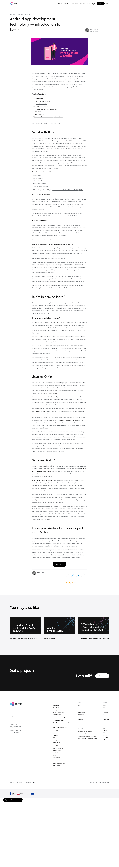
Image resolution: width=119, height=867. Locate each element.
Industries (66, 3)
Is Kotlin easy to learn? (41, 106)
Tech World (80, 719)
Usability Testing (56, 742)
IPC (104, 714)
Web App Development (58, 710)
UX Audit (55, 755)
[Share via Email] (68, 575)
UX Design (55, 735)
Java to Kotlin (38, 112)
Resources (80, 722)
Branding (55, 740)
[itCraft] (14, 3)
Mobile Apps (81, 714)
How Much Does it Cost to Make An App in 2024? (23, 638)
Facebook (105, 737)
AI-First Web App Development (60, 725)
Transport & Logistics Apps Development (87, 736)
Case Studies (75, 3)
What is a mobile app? (50, 638)
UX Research (56, 733)
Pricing (88, 3)
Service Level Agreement (59, 763)
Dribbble (105, 732)
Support (55, 760)
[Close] (116, 804)
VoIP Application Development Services (62, 717)
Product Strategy (57, 750)
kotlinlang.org (61, 322)
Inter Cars (105, 712)
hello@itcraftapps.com (15, 716)
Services (60, 3)
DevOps (55, 767)
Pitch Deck (55, 752)
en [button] (107, 3)
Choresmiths (106, 719)
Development (13, 14)
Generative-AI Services (59, 720)
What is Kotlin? (38, 98)
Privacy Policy (98, 782)
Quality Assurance (57, 714)
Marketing (80, 636)
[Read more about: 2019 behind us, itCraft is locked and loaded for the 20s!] (93, 625)
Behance (105, 735)
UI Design (55, 737)
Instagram (105, 739)
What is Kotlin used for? (43, 101)
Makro (104, 705)
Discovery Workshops (58, 748)
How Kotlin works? (41, 104)
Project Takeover (57, 765)
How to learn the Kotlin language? (46, 109)
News (79, 707)
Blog (93, 3)
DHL (104, 707)
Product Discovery (57, 745)
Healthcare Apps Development (85, 731)
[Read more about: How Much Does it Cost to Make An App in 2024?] (25, 625)
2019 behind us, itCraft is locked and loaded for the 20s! (93, 638)
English (33, 782)
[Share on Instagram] (73, 575)
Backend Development (58, 712)
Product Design (57, 730)
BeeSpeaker (106, 717)
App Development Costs (16, 636)
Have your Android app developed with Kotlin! (48, 117)
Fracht (104, 710)
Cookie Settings (105, 782)
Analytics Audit (56, 757)
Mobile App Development (59, 707)
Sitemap (92, 782)
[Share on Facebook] (83, 575)
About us (82, 3)
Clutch (104, 728)
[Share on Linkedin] (78, 575)
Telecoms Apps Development (85, 734)
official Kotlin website (50, 393)
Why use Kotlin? (39, 114)
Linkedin (105, 730)
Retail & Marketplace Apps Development (87, 738)
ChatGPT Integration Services (60, 727)
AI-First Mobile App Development (61, 722)
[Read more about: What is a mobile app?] (59, 625)
